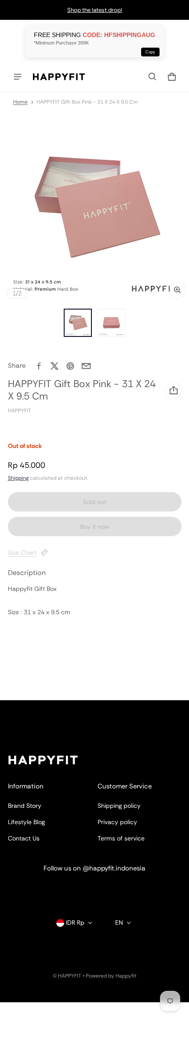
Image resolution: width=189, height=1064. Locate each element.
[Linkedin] (94, 889)
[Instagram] (68, 889)
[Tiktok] (121, 889)
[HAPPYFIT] (59, 76)
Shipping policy (119, 806)
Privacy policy (117, 822)
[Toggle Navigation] (17, 76)
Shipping (18, 478)
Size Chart (22, 552)
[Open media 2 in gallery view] (111, 323)
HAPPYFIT (69, 975)
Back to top (24, 708)
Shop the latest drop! (94, 10)
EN (119, 922)
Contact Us (24, 838)
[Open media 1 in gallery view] (78, 323)
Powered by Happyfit (111, 975)
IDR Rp (75, 922)
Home (20, 101)
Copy (150, 52)
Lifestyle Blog (26, 822)
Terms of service (121, 838)
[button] (152, 76)
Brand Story (24, 806)
